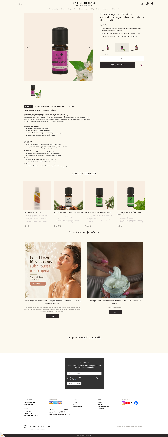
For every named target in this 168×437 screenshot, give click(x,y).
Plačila (100, 402)
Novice (75, 404)
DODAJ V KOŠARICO (117, 65)
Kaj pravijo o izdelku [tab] (32, 110)
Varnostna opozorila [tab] (58, 106)
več (53, 316)
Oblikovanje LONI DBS (136, 426)
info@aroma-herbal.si (31, 415)
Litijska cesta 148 (29, 402)
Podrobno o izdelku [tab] (42, 106)
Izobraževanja (77, 406)
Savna (81, 9)
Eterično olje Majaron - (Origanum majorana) (129, 213)
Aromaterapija (53, 9)
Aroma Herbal (28, 399)
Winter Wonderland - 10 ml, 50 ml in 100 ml (68, 213)
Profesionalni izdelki (102, 9)
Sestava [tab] (72, 106)
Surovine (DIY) (89, 9)
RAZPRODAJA (115, 9)
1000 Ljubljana (28, 404)
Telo (75, 9)
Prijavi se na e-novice (74, 383)
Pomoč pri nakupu (103, 406)
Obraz (70, 9)
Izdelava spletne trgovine (82, 435)
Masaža (63, 9)
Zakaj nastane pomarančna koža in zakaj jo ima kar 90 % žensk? (115, 302)
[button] (89, 47)
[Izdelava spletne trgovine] (89, 435)
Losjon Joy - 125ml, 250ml (32, 212)
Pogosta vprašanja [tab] (49, 110)
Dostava (100, 404)
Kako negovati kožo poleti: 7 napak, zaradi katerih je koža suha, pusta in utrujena (53, 302)
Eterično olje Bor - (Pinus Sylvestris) (98, 212)
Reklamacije (101, 408)
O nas (75, 402)
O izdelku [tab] (28, 106)
